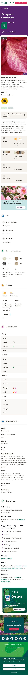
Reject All (14, 668)
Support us (6, 644)
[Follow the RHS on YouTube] (7, 638)
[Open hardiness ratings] (10, 314)
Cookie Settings (14, 672)
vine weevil (18, 566)
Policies (19, 647)
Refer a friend (23, 651)
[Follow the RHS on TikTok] (11, 638)
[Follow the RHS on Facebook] (20, 638)
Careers (17, 651)
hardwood (21, 519)
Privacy (17, 644)
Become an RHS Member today (14, 624)
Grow (17, 596)
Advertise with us (10, 654)
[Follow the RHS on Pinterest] (24, 638)
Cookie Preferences (11, 647)
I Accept (14, 665)
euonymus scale (17, 568)
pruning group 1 (6, 559)
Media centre (18, 654)
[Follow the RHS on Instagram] (3, 638)
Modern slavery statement (8, 651)
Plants (6, 8)
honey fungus (5, 581)
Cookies (22, 644)
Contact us (12, 644)
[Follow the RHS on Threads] (16, 638)
